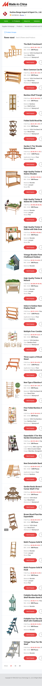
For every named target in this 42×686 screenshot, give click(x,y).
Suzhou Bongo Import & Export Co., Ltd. (26, 12)
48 (20, 666)
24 (11, 666)
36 (15, 666)
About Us (27, 21)
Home (6, 21)
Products (17, 21)
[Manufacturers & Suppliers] (15, 4)
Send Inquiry (30, 62)
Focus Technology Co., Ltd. (25, 678)
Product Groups (11, 32)
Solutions (37, 21)
